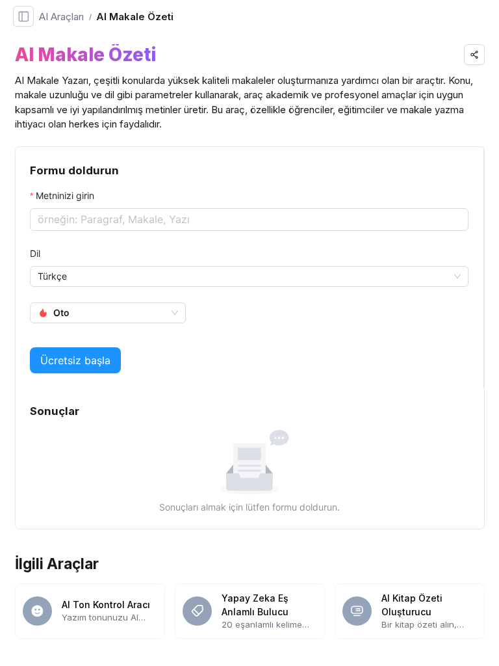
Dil (35, 253)
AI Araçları (61, 16)
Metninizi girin (65, 195)
